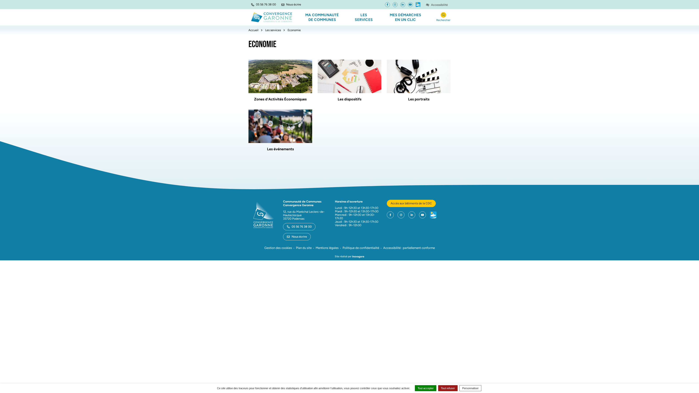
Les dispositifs (349, 99)
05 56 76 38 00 (302, 226)
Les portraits (418, 99)
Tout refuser (448, 388)
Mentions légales (327, 248)
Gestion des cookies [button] (278, 248)
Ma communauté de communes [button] (322, 17)
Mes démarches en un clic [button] (405, 17)
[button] (263, 4)
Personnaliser (470, 388)
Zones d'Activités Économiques (280, 99)
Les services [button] (364, 17)
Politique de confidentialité (361, 248)
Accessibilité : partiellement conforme (409, 248)
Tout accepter (426, 388)
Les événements (280, 149)
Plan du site (304, 248)
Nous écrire (299, 236)
